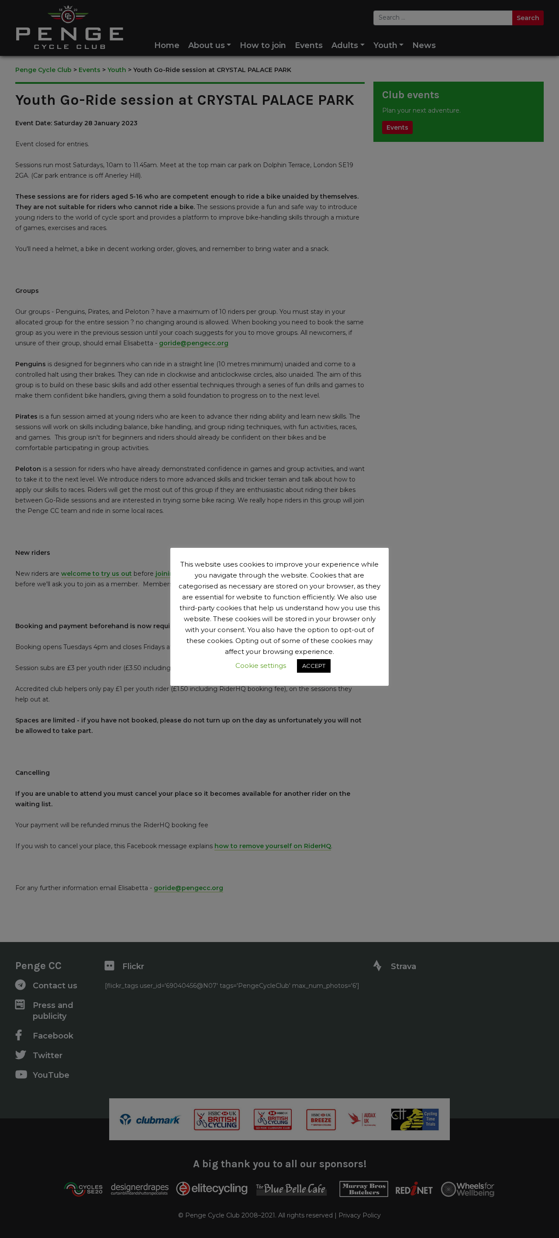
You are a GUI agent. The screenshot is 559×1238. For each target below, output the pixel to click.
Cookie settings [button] (260, 665)
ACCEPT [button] (313, 665)
